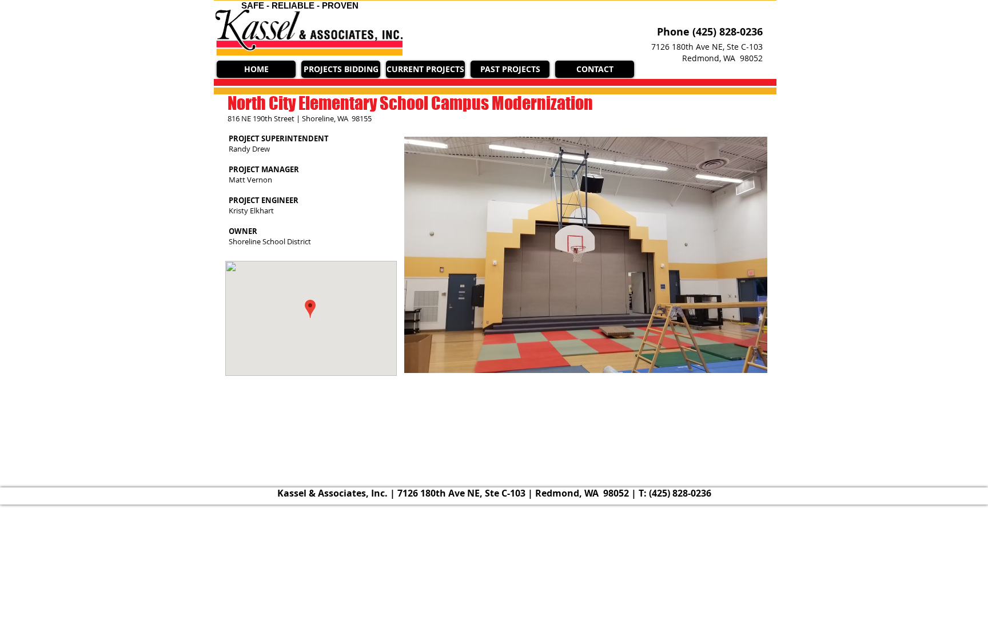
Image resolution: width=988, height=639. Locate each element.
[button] (425, 69)
